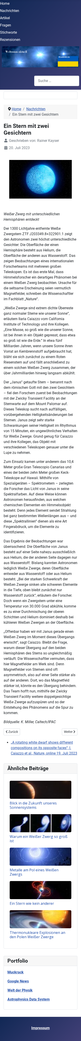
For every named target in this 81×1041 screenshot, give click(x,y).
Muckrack (15, 972)
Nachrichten (9, 11)
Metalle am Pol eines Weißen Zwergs (34, 872)
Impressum (40, 1028)
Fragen (5, 25)
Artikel (5, 18)
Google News (18, 981)
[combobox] (56, 81)
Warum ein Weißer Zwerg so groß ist (39, 838)
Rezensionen (10, 40)
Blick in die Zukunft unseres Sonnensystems (33, 805)
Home (4, 3)
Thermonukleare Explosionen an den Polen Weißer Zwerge (37, 934)
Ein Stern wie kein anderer (32, 903)
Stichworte (8, 32)
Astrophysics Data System (28, 999)
